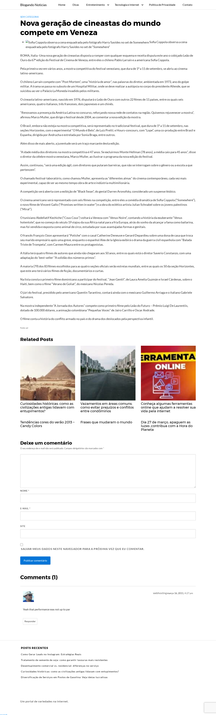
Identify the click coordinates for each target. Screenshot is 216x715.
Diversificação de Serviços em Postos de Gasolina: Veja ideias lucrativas (64, 677)
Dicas (76, 4)
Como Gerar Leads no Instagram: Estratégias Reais (51, 654)
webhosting (160, 593)
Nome (24, 490)
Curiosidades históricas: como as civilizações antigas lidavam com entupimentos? (70, 671)
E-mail (25, 508)
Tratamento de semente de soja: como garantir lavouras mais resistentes (64, 660)
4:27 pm (188, 593)
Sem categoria (29, 16)
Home (61, 4)
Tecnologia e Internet (127, 4)
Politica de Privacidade (162, 4)
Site (22, 526)
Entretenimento (95, 4)
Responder (30, 621)
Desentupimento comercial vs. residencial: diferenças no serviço (60, 665)
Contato (187, 4)
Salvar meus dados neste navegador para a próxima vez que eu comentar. (82, 548)
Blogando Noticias (33, 4)
